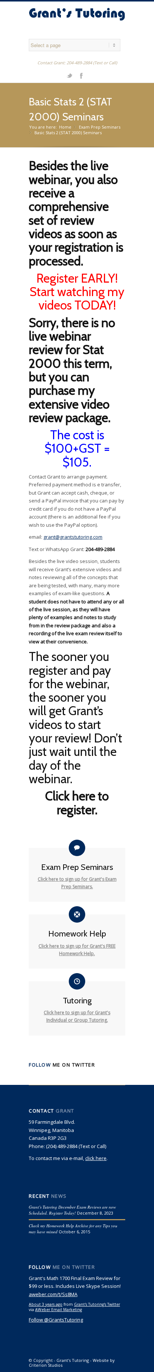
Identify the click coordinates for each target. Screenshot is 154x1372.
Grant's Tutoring (72, 1360)
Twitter (69, 75)
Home (65, 127)
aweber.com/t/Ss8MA (53, 1294)
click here (96, 1158)
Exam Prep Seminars (99, 127)
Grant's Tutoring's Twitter (97, 1304)
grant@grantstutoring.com (72, 536)
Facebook (81, 75)
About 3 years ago (45, 1304)
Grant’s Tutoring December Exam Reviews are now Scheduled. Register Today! (72, 1210)
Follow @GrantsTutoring (56, 1319)
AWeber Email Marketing (58, 1309)
